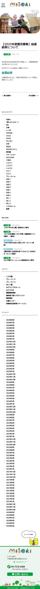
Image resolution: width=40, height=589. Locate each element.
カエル (8, 136)
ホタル (8, 138)
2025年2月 (10, 369)
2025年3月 (10, 366)
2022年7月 (10, 453)
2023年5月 (10, 425)
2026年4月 (10, 331)
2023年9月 (10, 415)
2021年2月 (10, 499)
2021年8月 (10, 482)
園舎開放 (9, 298)
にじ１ (8, 171)
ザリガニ (9, 141)
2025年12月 (10, 342)
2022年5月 (10, 458)
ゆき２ (8, 193)
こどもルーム (11, 206)
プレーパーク (11, 279)
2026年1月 (10, 339)
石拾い (8, 119)
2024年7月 (10, 388)
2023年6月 (10, 423)
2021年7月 (10, 485)
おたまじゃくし (11, 149)
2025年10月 (10, 347)
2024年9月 (10, 382)
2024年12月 (10, 374)
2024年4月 (10, 396)
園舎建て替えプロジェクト (15, 295)
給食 (7, 209)
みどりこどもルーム (13, 287)
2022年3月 (10, 463)
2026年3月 (10, 333)
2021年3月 (10, 496)
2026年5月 (10, 328)
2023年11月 (10, 409)
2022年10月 (10, 445)
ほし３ (8, 203)
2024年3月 (10, 398)
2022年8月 (10, 450)
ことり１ (9, 163)
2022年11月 (10, 442)
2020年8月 (10, 515)
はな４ (8, 187)
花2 (7, 125)
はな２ (8, 182)
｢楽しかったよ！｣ (12, 122)
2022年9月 (10, 447)
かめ (7, 144)
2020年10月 (10, 510)
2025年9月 (10, 350)
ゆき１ (8, 190)
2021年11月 (10, 474)
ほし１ (8, 198)
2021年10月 (10, 477)
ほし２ (8, 201)
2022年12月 (10, 439)
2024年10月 (10, 379)
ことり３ (9, 168)
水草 (7, 127)
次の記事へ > (33, 95)
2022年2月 (10, 466)
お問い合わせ (21, 574)
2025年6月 (10, 358)
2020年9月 (10, 512)
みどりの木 (10, 157)
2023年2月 (10, 434)
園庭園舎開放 (11, 293)
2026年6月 (10, 325)
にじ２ (8, 174)
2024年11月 (10, 377)
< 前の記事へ (6, 95)
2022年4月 (10, 461)
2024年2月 (10, 401)
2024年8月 (10, 385)
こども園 (9, 276)
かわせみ (9, 133)
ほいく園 (9, 285)
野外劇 (8, 152)
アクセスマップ (20, 562)
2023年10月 (10, 412)
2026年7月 (10, 322)
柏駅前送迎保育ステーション (16, 303)
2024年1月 (10, 404)
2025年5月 (10, 360)
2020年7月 (10, 518)
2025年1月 (10, 371)
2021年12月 (10, 472)
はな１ (8, 179)
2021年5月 (10, 491)
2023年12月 (10, 407)
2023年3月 (10, 431)
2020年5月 (10, 523)
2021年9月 (10, 480)
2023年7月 (10, 420)
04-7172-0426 (18, 566)
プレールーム (11, 176)
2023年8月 (10, 417)
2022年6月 (10, 455)
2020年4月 (10, 526)
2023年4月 (10, 428)
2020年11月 (10, 507)
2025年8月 (10, 352)
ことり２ (9, 165)
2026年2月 (10, 336)
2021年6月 (10, 488)
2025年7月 (10, 355)
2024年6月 (10, 390)
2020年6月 (10, 520)
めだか (8, 146)
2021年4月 (10, 493)
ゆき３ (8, 195)
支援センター (11, 301)
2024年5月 (10, 393)
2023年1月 (10, 436)
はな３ (8, 184)
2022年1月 (10, 469)
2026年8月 (10, 320)
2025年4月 (10, 363)
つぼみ (8, 160)
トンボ (8, 130)
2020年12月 (10, 504)
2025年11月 (10, 344)
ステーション (11, 155)
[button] (3, 4)
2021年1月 (10, 501)
